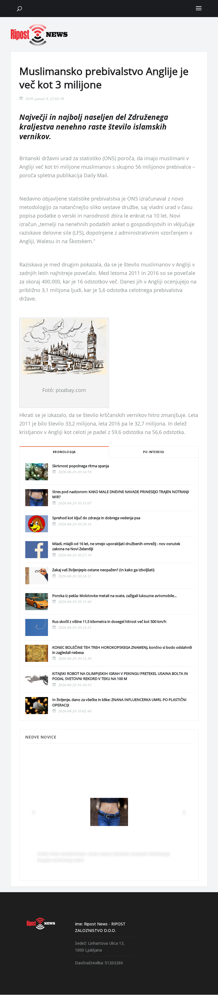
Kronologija (64, 452)
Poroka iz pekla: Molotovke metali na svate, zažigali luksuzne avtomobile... (114, 595)
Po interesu (153, 452)
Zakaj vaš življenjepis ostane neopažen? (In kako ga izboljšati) (103, 569)
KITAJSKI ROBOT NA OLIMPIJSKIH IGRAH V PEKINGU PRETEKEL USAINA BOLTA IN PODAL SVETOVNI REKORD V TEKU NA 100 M (120, 676)
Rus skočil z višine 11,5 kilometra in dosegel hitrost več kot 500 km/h (109, 621)
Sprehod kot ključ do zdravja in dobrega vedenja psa (96, 517)
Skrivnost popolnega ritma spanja (80, 465)
